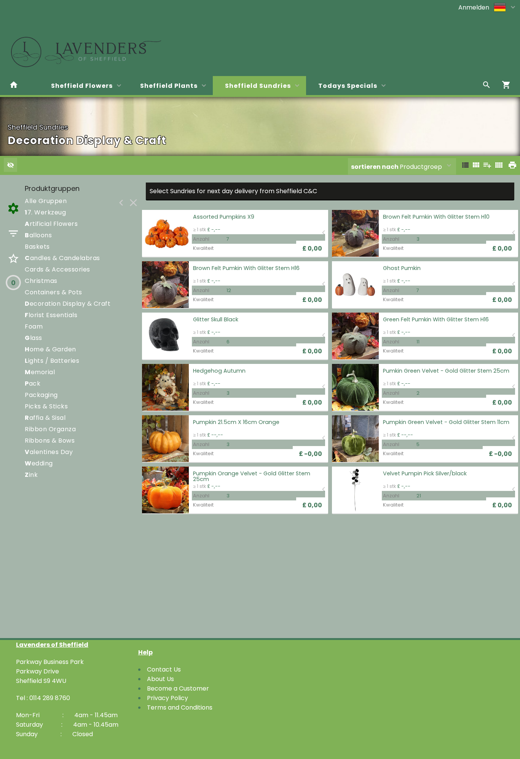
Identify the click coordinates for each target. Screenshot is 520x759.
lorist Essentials (51, 315)
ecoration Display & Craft (67, 303)
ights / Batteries (52, 360)
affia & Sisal (45, 417)
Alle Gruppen (46, 201)
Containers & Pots (53, 292)
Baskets (37, 246)
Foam (34, 326)
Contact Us (164, 669)
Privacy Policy (167, 698)
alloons (38, 235)
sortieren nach (375, 166)
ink (31, 474)
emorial (40, 372)
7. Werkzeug (45, 212)
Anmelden (473, 7)
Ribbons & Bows (50, 440)
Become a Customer (178, 688)
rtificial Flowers (51, 223)
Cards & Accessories (57, 269)
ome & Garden (50, 349)
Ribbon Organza (50, 429)
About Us (160, 679)
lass (33, 337)
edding (39, 463)
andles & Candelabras (62, 258)
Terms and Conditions (179, 707)
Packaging (41, 395)
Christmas (41, 280)
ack (32, 383)
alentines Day (49, 452)
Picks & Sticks (46, 406)
